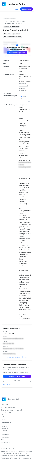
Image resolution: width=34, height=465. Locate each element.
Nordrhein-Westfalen (12, 21)
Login (17, 9)
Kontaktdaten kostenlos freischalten (17, 357)
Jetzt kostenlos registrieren (17, 52)
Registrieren (26, 9)
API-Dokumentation (8, 408)
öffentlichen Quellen (15, 453)
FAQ (2, 415)
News (3, 419)
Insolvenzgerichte (7, 412)
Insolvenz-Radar (16, 4)
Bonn (23, 21)
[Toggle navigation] (30, 4)
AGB (2, 440)
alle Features (7, 384)
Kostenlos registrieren (17, 376)
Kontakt (4, 426)
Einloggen (17, 380)
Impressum (5, 438)
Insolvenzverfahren (9, 19)
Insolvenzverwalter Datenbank (11, 410)
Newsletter (5, 428)
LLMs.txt (4, 431)
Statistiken (4, 417)
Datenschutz (5, 442)
